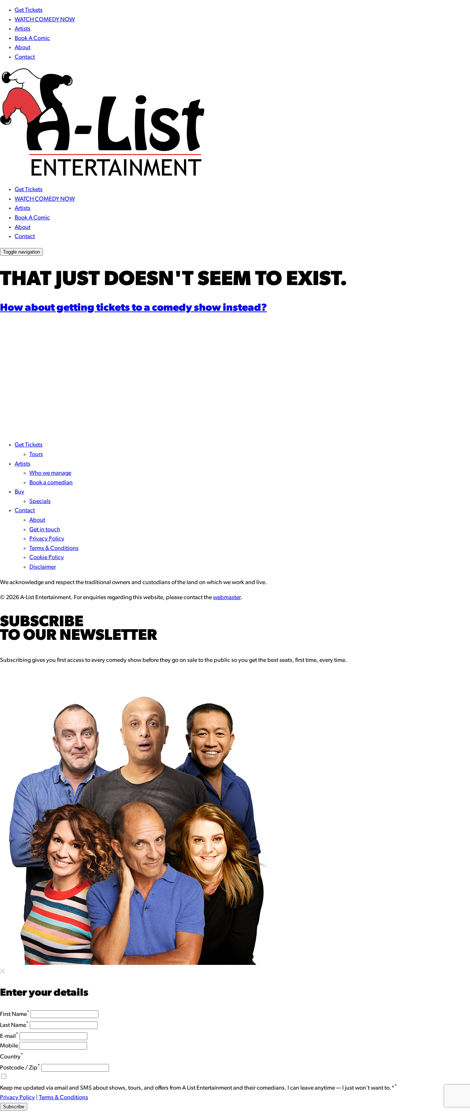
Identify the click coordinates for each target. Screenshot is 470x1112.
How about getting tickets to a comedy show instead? (133, 308)
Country (11, 1057)
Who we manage (50, 473)
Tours (36, 454)
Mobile (9, 1046)
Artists (22, 29)
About (22, 48)
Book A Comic (32, 38)
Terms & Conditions (54, 548)
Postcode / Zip (20, 1068)
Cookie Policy (46, 558)
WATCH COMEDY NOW (45, 20)
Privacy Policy (46, 539)
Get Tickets (29, 10)
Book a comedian (51, 483)
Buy (19, 492)
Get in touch (44, 530)
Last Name (14, 1025)
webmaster (227, 598)
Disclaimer (42, 567)
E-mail (9, 1036)
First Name (14, 1014)
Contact (25, 57)
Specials (40, 501)
